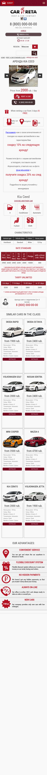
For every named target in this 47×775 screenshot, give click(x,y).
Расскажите (11, 132)
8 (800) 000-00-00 (23, 24)
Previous (7, 75)
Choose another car (23, 201)
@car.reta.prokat (22, 170)
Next (40, 75)
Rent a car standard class (15, 57)
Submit (10, 3)
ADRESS (23, 31)
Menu (43, 1)
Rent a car (26, 96)
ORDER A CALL (24, 34)
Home (3, 57)
